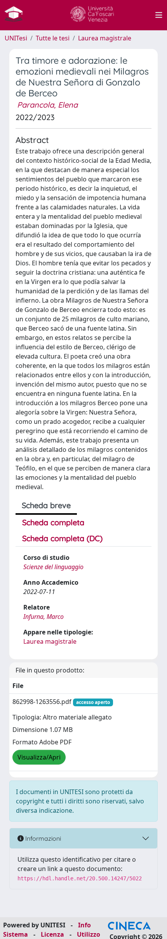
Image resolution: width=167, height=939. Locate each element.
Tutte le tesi (53, 38)
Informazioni (42, 838)
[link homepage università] (92, 15)
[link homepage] (17, 15)
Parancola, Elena (47, 105)
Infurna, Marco (43, 616)
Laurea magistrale (104, 38)
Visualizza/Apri (39, 757)
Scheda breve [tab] (46, 505)
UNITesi (16, 38)
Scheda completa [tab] (53, 522)
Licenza (52, 934)
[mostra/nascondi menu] (158, 15)
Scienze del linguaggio (53, 567)
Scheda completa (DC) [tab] (62, 538)
